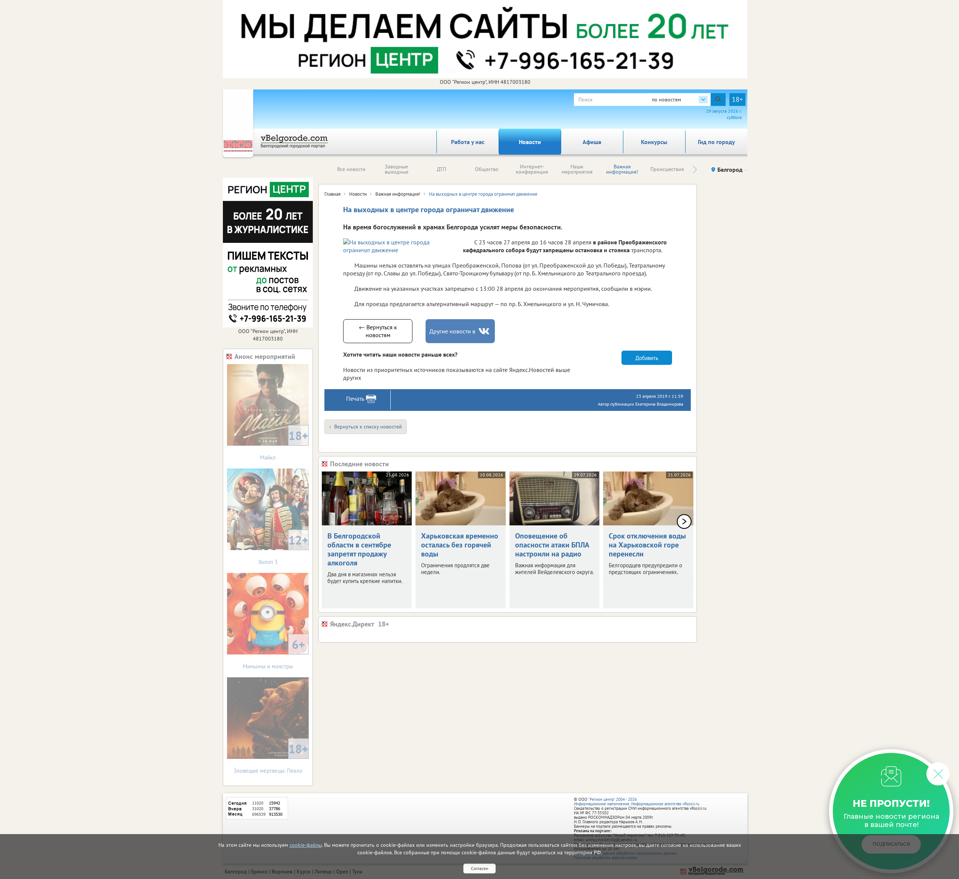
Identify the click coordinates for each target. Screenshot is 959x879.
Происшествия (667, 169)
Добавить (646, 357)
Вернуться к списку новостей (368, 426)
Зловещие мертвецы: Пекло (271, 757)
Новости (530, 142)
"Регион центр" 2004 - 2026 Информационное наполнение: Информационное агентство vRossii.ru (636, 801)
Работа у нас (467, 142)
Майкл (284, 444)
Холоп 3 (283, 548)
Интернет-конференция (532, 169)
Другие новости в (452, 331)
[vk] (484, 331)
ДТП (441, 169)
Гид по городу (716, 142)
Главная (332, 194)
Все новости (351, 169)
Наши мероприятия (577, 169)
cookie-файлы (306, 845)
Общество (487, 169)
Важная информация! (622, 169)
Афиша (592, 142)
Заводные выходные (396, 169)
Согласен (479, 868)
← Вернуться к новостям (378, 331)
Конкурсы (654, 142)
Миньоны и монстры (274, 653)
